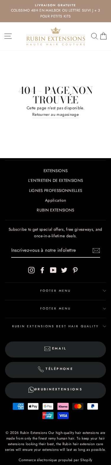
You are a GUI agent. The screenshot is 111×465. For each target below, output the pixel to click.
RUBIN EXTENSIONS (55, 210)
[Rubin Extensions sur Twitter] (64, 270)
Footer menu (55, 290)
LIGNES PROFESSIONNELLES (55, 190)
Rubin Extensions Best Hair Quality (55, 326)
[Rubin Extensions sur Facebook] (42, 270)
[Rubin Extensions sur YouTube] (53, 270)
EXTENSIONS (55, 171)
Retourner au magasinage (55, 114)
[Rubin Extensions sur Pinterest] (75, 270)
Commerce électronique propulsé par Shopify (55, 460)
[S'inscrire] (96, 250)
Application (55, 200)
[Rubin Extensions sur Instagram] (31, 270)
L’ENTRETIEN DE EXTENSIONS (55, 180)
